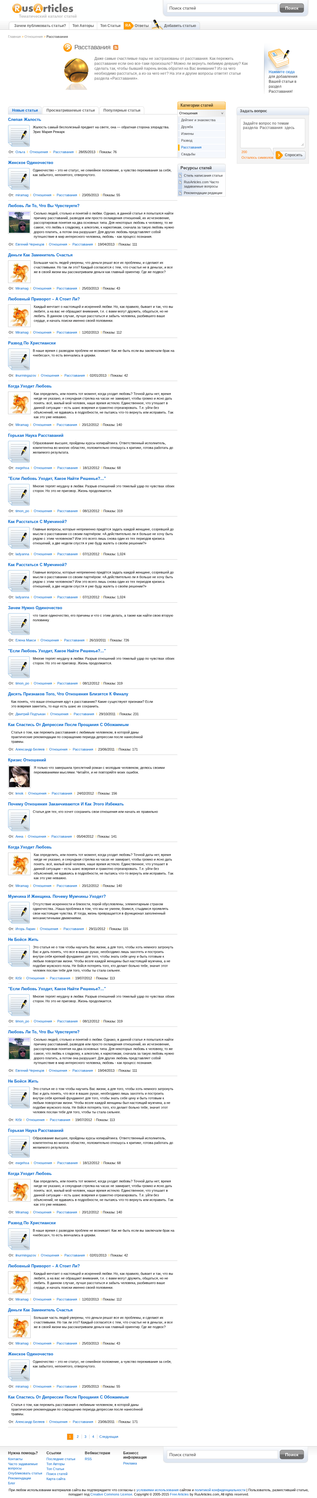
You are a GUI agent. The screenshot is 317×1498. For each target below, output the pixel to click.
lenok (19, 793)
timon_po (22, 511)
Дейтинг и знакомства (198, 120)
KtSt (18, 978)
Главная (14, 36)
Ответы (142, 26)
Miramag (21, 288)
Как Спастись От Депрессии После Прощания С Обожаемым (68, 725)
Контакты (15, 1459)
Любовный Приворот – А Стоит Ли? (44, 299)
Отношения (33, 36)
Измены (187, 133)
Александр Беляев (30, 749)
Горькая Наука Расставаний (35, 435)
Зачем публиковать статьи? (40, 26)
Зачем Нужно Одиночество (35, 608)
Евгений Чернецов (29, 244)
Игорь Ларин (25, 929)
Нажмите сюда (282, 72)
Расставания (63, 152)
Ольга (20, 152)
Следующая (108, 1436)
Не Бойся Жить (23, 939)
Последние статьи (60, 1459)
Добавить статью (180, 26)
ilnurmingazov (25, 375)
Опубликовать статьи (25, 1473)
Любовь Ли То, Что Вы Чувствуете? (44, 206)
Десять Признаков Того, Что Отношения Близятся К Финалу (68, 694)
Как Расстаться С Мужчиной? (37, 522)
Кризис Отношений (27, 760)
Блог (11, 1483)
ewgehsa (22, 468)
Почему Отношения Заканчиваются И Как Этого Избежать (66, 804)
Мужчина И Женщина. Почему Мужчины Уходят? (57, 896)
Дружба (187, 127)
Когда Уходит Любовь (30, 386)
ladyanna (22, 554)
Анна (19, 836)
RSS (88, 1459)
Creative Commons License (111, 1494)
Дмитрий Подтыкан (30, 714)
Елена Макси (25, 640)
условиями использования (158, 1490)
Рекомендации (19, 1478)
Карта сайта (55, 1479)
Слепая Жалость (24, 119)
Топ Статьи (110, 26)
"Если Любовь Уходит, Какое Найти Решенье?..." (57, 478)
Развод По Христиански (32, 343)
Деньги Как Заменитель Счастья (40, 255)
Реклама (130, 1463)
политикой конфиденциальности (220, 1490)
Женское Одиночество (30, 163)
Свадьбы (188, 154)
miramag (21, 195)
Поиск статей (56, 1474)
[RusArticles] (43, 13)
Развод (186, 140)
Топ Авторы (83, 26)
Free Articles (179, 1494)
